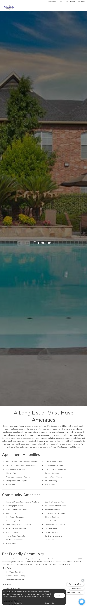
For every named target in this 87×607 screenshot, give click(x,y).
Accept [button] (59, 595)
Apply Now (81, 2)
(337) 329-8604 (52, 2)
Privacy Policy (49, 603)
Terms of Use (18, 603)
